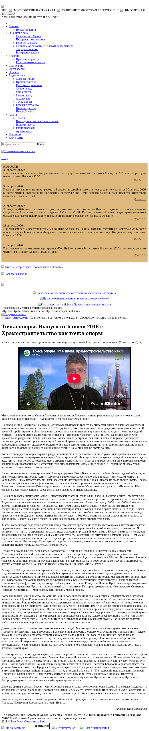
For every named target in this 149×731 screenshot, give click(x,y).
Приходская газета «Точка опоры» (37, 121)
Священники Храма (28, 36)
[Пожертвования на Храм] (18, 151)
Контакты (15, 134)
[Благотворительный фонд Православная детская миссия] (74, 304)
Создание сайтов (34, 721)
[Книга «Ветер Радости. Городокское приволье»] (32, 267)
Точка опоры (24, 101)
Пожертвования (26, 29)
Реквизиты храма (26, 42)
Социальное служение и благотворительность (44, 45)
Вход (4, 158)
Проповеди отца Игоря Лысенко (26, 110)
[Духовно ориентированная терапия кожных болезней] (74, 298)
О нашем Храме (19, 32)
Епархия (14, 55)
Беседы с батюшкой (28, 104)
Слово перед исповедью (24, 97)
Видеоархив (20, 317)
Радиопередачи (25, 127)
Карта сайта (16, 137)
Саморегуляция (25, 78)
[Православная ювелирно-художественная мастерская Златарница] (74, 293)
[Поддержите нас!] (13, 314)
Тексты (20, 118)
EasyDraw (17, 721)
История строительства (30, 39)
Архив (13, 114)
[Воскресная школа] (14, 273)
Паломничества (25, 124)
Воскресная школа (27, 52)
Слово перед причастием (24, 90)
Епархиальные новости (30, 62)
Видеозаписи (17, 75)
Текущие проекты (27, 49)
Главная (14, 26)
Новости (14, 72)
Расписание (16, 65)
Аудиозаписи (24, 131)
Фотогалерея (17, 68)
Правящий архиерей (28, 59)
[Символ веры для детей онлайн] (2, 284)
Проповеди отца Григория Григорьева (29, 83)
